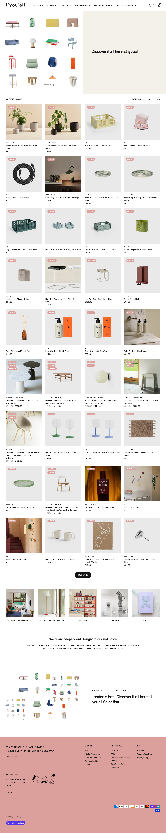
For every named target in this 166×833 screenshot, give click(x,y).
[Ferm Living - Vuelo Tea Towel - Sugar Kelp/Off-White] (103, 535)
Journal (87, 765)
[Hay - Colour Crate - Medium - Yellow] (103, 122)
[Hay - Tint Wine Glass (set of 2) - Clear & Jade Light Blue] (103, 428)
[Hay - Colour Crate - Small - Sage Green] (103, 226)
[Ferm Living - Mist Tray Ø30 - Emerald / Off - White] (142, 174)
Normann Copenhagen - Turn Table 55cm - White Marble (22, 402)
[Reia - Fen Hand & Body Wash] (142, 327)
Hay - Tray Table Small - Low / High (98, 299)
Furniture (37, 5)
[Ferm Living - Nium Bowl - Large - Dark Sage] (63, 174)
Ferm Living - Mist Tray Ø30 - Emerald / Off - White (141, 199)
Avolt (126, 142)
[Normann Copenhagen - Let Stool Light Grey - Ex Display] (142, 376)
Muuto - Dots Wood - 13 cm (17, 559)
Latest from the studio (125, 5)
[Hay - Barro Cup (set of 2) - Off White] (63, 535)
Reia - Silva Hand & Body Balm (57, 351)
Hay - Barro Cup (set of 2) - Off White (59, 559)
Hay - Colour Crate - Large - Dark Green (21, 250)
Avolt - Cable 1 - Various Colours (18, 198)
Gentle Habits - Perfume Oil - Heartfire (99, 507)
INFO (139, 746)
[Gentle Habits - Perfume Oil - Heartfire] (103, 483)
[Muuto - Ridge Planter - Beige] (24, 275)
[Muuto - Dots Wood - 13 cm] (24, 535)
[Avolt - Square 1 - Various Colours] (142, 122)
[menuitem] (38, 5)
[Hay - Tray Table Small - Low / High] (103, 275)
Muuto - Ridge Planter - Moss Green (138, 250)
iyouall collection (81, 5)
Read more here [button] (12, 757)
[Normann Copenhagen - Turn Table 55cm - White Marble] (24, 376)
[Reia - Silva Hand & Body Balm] (63, 327)
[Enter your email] (26, 792)
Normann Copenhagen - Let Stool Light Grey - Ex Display (142, 402)
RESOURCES (116, 746)
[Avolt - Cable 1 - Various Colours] (24, 174)
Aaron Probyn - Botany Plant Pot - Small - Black (61, 147)
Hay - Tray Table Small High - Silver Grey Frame (60, 300)
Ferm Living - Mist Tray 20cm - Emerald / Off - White (102, 199)
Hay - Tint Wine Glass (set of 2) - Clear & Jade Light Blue (102, 454)
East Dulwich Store (92, 761)
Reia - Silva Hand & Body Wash (97, 351)
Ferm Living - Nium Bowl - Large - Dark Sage (62, 198)
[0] (158, 5)
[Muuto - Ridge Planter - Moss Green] (142, 226)
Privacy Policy (142, 758)
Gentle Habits (90, 504)
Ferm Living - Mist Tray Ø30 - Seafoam (20, 507)
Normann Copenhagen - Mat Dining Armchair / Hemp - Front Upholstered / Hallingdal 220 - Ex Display (24, 455)
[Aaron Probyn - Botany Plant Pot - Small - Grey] (24, 122)
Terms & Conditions (145, 754)
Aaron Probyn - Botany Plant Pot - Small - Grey (22, 147)
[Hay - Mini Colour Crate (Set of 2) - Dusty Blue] (63, 226)
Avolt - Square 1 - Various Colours (137, 145)
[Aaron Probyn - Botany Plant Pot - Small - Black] (63, 122)
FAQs (113, 754)
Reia (7, 348)
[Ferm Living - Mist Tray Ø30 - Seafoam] (24, 483)
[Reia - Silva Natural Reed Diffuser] (24, 327)
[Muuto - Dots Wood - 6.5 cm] (142, 483)
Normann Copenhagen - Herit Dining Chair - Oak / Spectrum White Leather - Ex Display (62, 508)
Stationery (65, 5)
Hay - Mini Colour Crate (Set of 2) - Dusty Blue (63, 250)
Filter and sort (15, 99)
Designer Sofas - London (19, 620)
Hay (86, 142)
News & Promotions (102, 5)
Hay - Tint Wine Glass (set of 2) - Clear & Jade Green (62, 454)
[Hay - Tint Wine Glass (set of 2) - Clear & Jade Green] (63, 428)
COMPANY (89, 746)
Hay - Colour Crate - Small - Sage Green (100, 250)
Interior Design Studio (93, 754)
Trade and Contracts (93, 758)
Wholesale (115, 768)
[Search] (154, 5)
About (87, 750)
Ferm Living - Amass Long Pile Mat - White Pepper (140, 454)
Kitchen (83, 620)
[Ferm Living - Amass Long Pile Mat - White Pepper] (142, 428)
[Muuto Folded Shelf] (142, 275)
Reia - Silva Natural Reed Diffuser (19, 351)
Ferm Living (50, 194)
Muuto (126, 246)
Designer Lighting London (51, 620)
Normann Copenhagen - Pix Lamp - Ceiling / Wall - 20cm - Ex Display (102, 402)
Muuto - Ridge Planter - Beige (17, 299)
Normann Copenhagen (15, 397)
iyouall (146, 620)
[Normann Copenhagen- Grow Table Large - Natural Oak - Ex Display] (63, 376)
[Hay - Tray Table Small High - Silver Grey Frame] (63, 275)
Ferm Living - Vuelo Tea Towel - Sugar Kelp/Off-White (99, 561)
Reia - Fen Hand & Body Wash (135, 351)
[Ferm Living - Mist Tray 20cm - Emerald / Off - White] (103, 174)
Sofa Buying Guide (118, 764)
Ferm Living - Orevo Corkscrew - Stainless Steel (140, 561)
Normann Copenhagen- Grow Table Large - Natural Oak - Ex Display (62, 402)
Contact (140, 750)
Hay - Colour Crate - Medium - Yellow (99, 145)
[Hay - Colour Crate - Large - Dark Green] (24, 226)
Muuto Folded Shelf (131, 299)
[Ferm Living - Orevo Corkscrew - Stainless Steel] (142, 535)
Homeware (51, 5)
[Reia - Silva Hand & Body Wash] (103, 327)
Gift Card (114, 750)
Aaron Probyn (11, 142)
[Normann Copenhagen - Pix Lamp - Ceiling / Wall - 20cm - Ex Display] (103, 376)
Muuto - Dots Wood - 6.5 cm (135, 507)
